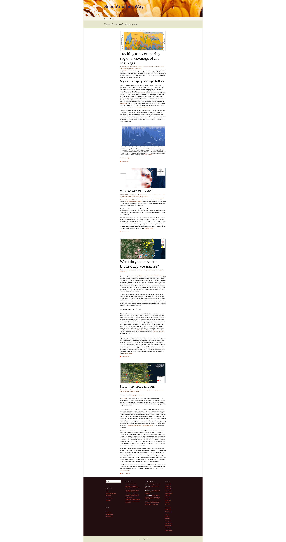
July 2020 (167, 497)
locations (158, 66)
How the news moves (137, 386)
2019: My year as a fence (130, 484)
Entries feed (108, 512)
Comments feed (109, 514)
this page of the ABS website (143, 107)
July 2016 (167, 514)
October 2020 (168, 491)
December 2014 (168, 523)
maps (127, 196)
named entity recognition (135, 196)
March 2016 (167, 518)
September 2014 (168, 530)
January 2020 (168, 500)
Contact (112, 19)
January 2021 (168, 488)
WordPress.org (109, 516)
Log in (107, 509)
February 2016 (168, 521)
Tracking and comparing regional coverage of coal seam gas (140, 58)
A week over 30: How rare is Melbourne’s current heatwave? (152, 491)
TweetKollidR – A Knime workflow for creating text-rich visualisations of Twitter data (152, 497)
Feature (107, 491)
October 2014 (168, 528)
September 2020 (168, 493)
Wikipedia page (141, 330)
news (129, 391)
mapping (156, 390)
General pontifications (111, 493)
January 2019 (168, 509)
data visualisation (150, 66)
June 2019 (167, 502)
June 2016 (167, 516)
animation (140, 390)
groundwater (157, 194)
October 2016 (168, 511)
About (105, 19)
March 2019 (167, 504)
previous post (123, 103)
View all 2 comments (125, 473)
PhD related (134, 66)
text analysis (131, 68)
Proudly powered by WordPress (143, 539)
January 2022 (168, 486)
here (146, 154)
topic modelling (138, 68)
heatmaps (162, 194)
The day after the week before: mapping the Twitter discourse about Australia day (132, 495)
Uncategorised (109, 498)
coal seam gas (142, 66)
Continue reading (125, 158)
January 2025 (168, 484)
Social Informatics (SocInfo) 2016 (133, 201)
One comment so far (125, 356)
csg (146, 270)
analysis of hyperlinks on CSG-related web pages (140, 425)
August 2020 (167, 495)
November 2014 (168, 525)
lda (155, 66)
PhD (132, 391)
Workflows (108, 500)
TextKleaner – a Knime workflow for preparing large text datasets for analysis (132, 501)
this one (156, 331)
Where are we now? (136, 191)
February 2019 (168, 507)
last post (125, 70)
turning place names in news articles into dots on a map (150, 275)
